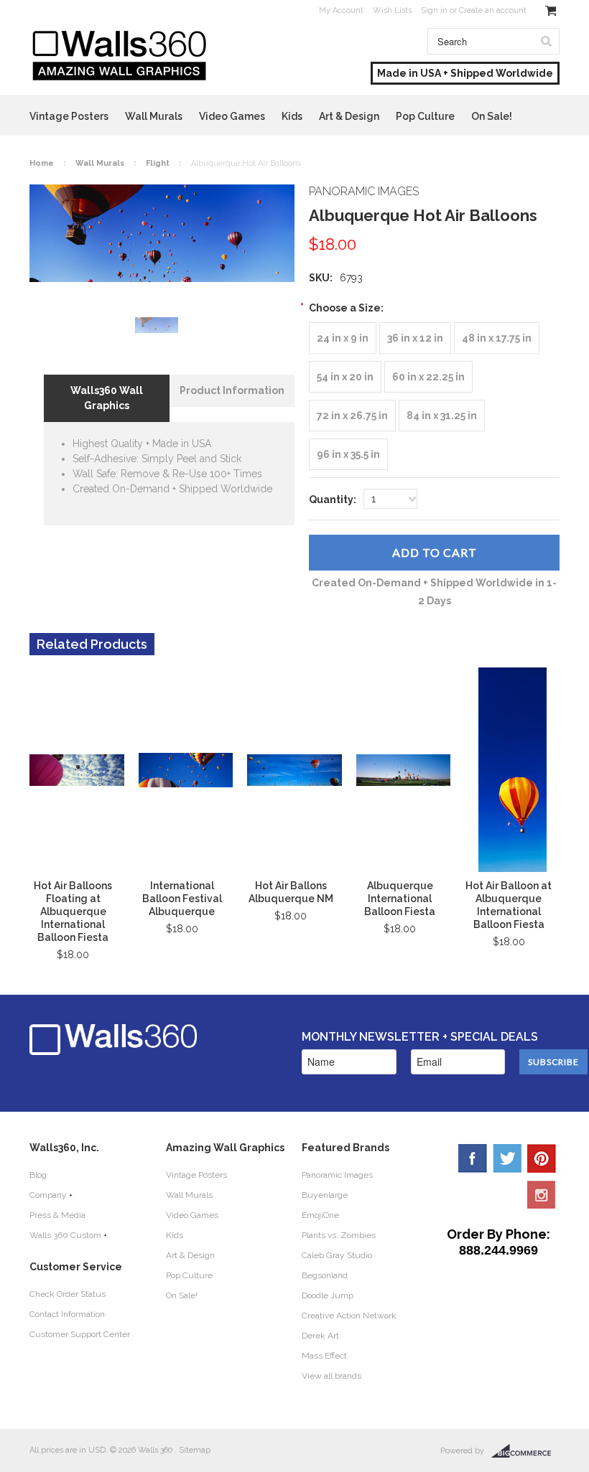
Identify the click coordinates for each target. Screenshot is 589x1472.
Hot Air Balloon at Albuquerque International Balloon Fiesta (508, 905)
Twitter (507, 1158)
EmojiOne (320, 1215)
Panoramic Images (337, 1175)
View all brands (331, 1376)
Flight (158, 163)
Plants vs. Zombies (339, 1235)
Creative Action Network (349, 1316)
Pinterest (541, 1158)
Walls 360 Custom (65, 1235)
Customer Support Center (79, 1334)
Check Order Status (67, 1294)
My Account (341, 10)
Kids (292, 116)
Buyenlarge (325, 1195)
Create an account (493, 10)
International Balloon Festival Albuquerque (182, 898)
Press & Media (57, 1215)
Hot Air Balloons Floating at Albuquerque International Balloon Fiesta (73, 911)
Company (48, 1195)
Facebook (472, 1158)
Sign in (434, 10)
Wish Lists (392, 10)
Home (41, 163)
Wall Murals (153, 116)
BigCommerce (525, 1451)
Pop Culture (425, 116)
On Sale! (491, 116)
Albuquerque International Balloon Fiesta (399, 898)
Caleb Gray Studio (337, 1255)
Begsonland (325, 1275)
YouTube (541, 1194)
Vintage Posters (68, 116)
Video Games (232, 116)
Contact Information (67, 1314)
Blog (38, 1175)
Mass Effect (324, 1356)
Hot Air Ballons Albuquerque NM (291, 892)
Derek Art (320, 1336)
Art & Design (349, 116)
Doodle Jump (327, 1295)
